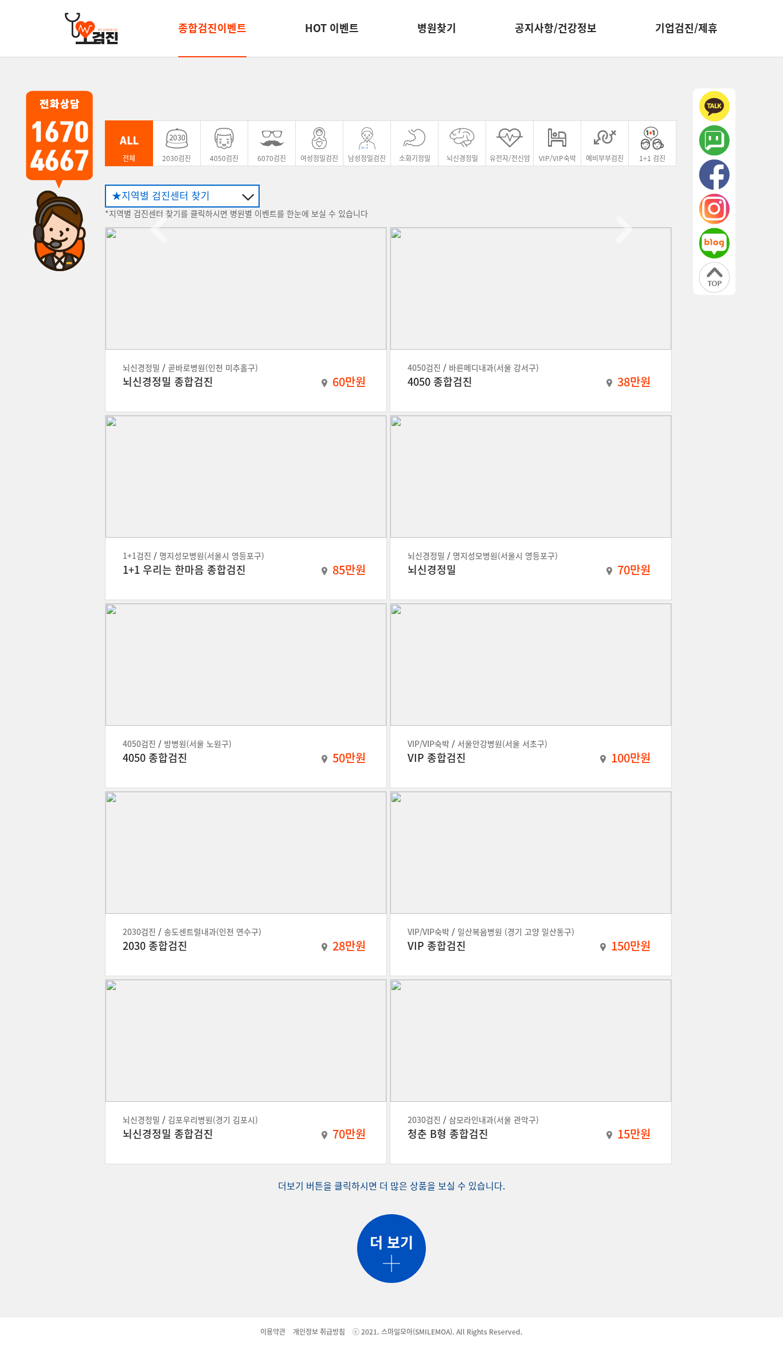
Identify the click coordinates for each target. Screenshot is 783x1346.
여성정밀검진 (319, 158)
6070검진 (271, 158)
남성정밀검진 (367, 158)
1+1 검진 (652, 158)
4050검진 (224, 158)
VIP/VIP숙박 (557, 158)
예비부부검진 (605, 158)
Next (624, 229)
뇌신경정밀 (462, 158)
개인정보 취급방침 (319, 1332)
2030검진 (176, 158)
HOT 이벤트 (332, 28)
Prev (159, 229)
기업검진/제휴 (686, 28)
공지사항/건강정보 (556, 28)
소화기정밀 (414, 158)
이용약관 (272, 1332)
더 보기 (391, 1242)
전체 (129, 158)
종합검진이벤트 (212, 28)
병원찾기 (436, 28)
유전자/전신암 (510, 158)
